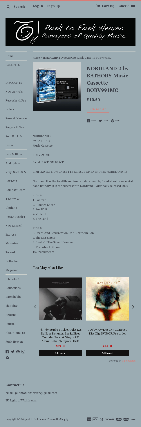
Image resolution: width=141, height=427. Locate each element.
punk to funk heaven (36, 419)
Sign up (53, 5)
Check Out (127, 5)
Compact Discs (15, 190)
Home (9, 56)
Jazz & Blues (14, 154)
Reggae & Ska (15, 127)
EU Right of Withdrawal (21, 400)
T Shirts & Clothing (12, 203)
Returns (11, 315)
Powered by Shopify (57, 419)
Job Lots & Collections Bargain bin (13, 288)
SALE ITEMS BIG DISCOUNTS (14, 74)
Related (131, 360)
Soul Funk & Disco (14, 140)
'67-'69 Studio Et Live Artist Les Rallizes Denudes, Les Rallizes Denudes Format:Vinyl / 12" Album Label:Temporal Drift (61, 335)
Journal (10, 324)
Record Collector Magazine (12, 261)
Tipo (124, 360)
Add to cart (60, 353)
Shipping (11, 306)
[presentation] (35, 307)
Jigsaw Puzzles (15, 217)
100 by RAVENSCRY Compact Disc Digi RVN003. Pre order (107, 331)
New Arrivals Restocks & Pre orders (16, 100)
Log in (38, 5)
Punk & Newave (16, 118)
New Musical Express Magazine (14, 234)
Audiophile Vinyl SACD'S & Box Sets (16, 172)
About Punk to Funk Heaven (15, 337)
